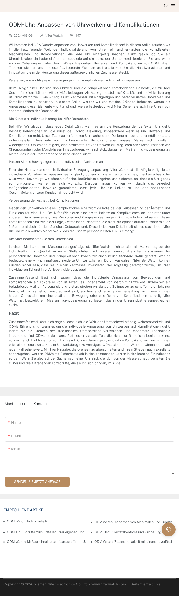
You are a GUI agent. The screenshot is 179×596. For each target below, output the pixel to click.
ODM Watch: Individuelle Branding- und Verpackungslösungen (30, 521)
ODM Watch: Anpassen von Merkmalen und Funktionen (135, 522)
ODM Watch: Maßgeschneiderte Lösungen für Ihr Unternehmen (47, 541)
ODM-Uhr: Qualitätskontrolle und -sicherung (127, 532)
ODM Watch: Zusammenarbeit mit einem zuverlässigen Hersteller (135, 541)
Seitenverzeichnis (145, 584)
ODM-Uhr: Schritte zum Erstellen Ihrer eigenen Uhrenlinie (47, 532)
